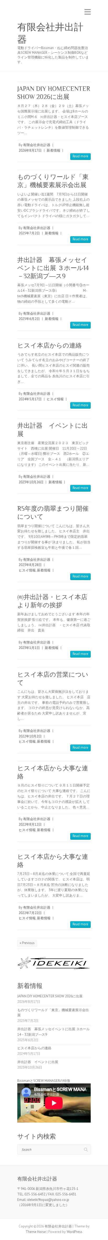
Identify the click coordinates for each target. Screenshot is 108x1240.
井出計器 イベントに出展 (37, 1062)
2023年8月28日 (30, 565)
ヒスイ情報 (55, 399)
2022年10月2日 (30, 736)
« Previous (27, 943)
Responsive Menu (87, 12)
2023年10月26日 (31, 482)
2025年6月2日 (29, 319)
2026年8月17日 (30, 150)
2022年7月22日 (30, 913)
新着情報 (53, 150)
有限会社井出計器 (50, 33)
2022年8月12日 (30, 824)
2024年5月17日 (30, 399)
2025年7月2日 (29, 233)
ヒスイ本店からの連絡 (49, 345)
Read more (80, 156)
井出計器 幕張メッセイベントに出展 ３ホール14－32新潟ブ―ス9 (53, 267)
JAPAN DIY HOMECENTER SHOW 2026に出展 (50, 996)
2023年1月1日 (29, 648)
